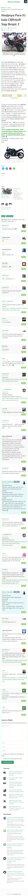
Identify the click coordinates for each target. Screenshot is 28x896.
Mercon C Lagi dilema (7, 481)
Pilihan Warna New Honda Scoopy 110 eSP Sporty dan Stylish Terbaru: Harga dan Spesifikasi (15, 784)
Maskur (4, 318)
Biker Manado (5, 649)
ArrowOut (9, 872)
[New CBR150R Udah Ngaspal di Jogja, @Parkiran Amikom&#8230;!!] (6, 191)
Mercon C (5, 28)
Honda (7, 30)
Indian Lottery (10, 830)
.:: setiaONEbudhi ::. (7, 389)
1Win (8, 858)
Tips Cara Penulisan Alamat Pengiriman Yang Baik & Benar (16, 791)
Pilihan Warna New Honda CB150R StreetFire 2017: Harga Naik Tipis (16, 802)
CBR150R (10, 216)
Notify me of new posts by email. (12, 758)
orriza (3, 670)
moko (3, 358)
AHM (3, 216)
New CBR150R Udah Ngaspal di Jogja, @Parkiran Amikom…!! (6, 196)
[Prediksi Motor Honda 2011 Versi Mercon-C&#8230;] (6, 204)
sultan (3, 689)
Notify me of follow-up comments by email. (12, 755)
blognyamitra (5, 373)
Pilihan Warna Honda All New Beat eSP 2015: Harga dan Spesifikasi (16, 773)
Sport (11, 30)
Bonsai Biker (5, 330)
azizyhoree (5, 569)
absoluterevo (5, 275)
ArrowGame (10, 818)
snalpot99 (4, 408)
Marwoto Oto (5, 225)
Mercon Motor (14, 2)
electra (4, 553)
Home (4, 7)
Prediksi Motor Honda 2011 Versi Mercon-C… (6, 209)
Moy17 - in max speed (7, 301)
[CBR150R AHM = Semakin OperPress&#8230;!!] (19, 194)
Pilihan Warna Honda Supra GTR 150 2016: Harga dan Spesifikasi (15, 845)
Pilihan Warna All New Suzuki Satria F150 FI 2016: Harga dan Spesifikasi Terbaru (16, 796)
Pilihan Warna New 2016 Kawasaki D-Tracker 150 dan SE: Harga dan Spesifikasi (16, 808)
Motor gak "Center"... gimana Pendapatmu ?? (16, 778)
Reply (23, 231)
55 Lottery (9, 844)
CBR (8, 7)
